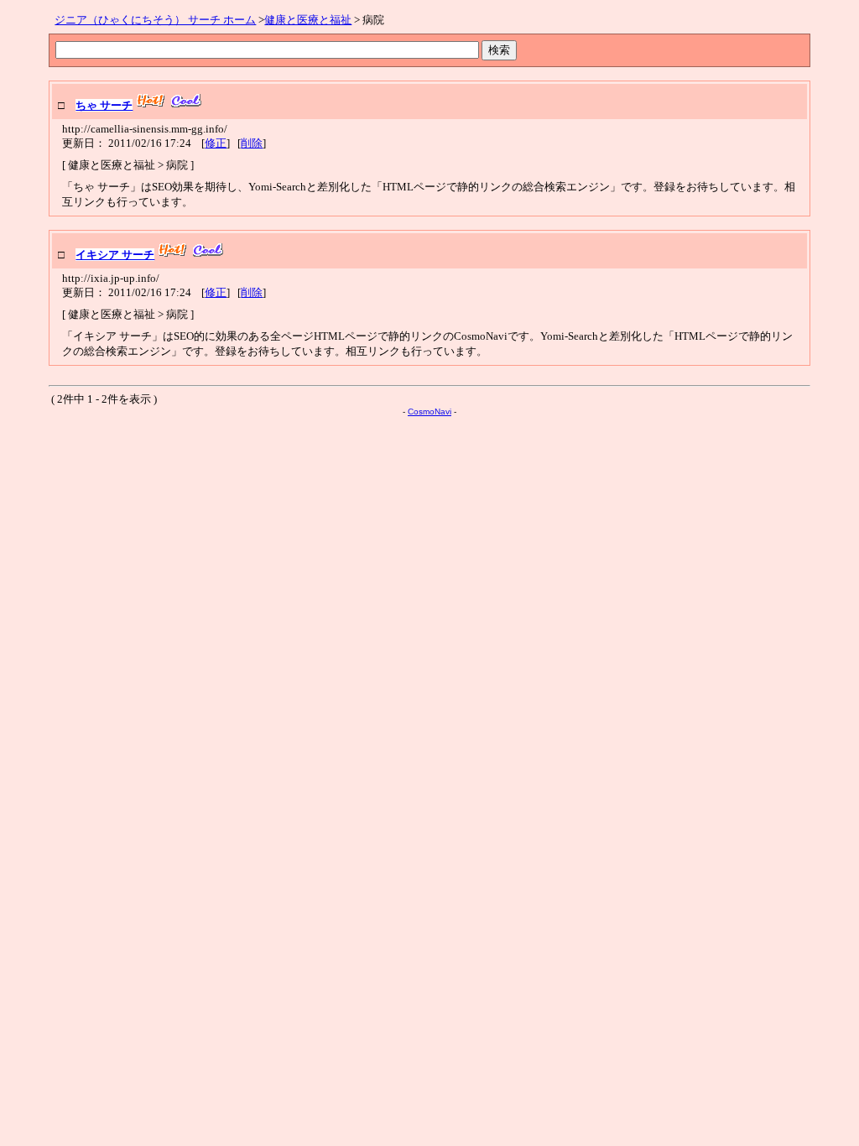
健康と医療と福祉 (307, 19)
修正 (215, 143)
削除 (252, 143)
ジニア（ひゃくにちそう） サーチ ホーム (155, 19)
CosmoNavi (429, 411)
